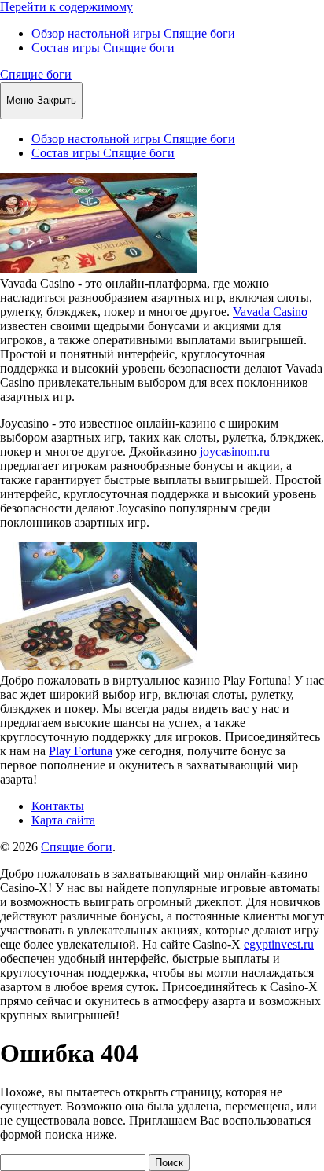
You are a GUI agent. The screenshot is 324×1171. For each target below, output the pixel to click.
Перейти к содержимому (66, 6)
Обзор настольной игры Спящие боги (133, 33)
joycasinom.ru (235, 451)
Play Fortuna (80, 751)
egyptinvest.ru (279, 944)
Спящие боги (36, 74)
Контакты (57, 806)
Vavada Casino (270, 311)
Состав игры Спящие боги (103, 47)
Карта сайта (63, 820)
